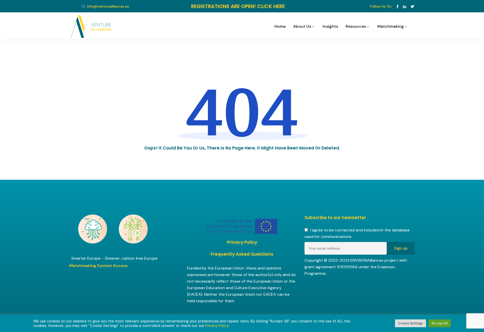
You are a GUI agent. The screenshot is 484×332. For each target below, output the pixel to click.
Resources (356, 26)
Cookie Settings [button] (410, 323)
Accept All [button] (440, 323)
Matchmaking (390, 26)
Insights (330, 26)
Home (280, 26)
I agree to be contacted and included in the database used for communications (357, 233)
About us (302, 26)
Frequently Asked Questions (242, 254)
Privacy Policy (242, 242)
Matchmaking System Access (98, 265)
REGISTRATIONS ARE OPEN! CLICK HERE (238, 6)
